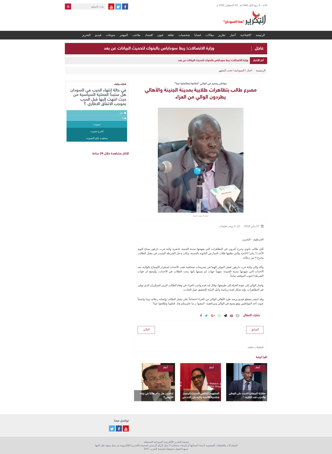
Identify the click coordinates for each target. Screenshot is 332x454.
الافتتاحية (245, 35)
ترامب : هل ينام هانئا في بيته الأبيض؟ (156, 395)
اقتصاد (149, 35)
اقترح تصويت (97, 131)
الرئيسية (260, 70)
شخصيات (184, 35)
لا (122, 118)
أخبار (233, 35)
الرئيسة (260, 35)
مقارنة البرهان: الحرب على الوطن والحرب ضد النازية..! (247, 395)
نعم (121, 112)
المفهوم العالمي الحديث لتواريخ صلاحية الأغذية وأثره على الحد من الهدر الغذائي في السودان (200, 395)
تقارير (221, 35)
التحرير (86, 35)
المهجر (124, 35)
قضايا (197, 35)
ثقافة (171, 35)
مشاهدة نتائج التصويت (97, 138)
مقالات (209, 35)
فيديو (98, 35)
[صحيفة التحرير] (244, 17)
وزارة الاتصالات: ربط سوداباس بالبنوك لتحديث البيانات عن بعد (159, 48)
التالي (146, 329)
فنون (160, 35)
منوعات (110, 35)
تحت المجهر (225, 70)
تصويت (96, 124)
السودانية (239, 70)
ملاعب (136, 35)
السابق (255, 329)
